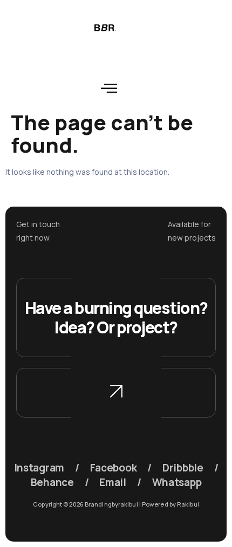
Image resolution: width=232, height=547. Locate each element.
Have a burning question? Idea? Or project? (116, 317)
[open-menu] (109, 88)
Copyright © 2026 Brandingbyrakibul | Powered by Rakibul (116, 504)
